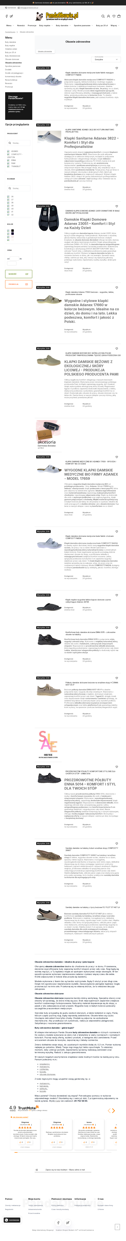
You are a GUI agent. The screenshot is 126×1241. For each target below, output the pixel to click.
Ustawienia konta (35, 1209)
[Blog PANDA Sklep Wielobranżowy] (11, 16)
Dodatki (8, 70)
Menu (8, 25)
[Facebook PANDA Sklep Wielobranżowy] (6, 16)
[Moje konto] (108, 16)
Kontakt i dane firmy (105, 1205)
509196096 (12, 8)
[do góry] (117, 1227)
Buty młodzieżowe (12, 56)
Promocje (32, 25)
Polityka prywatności (83, 1205)
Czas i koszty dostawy (60, 1209)
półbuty (43, 1088)
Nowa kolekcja (11, 80)
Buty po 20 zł (102, 25)
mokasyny (44, 1066)
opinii (37, 1110)
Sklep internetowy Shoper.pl (43, 1230)
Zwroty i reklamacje (12, 1205)
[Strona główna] (57, 16)
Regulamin (9, 1209)
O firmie (101, 1209)
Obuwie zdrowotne (13, 63)
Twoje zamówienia (35, 1205)
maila (57, 1101)
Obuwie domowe (12, 59)
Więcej (114, 25)
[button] (109, 1110)
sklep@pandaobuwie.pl (29, 8)
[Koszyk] (119, 16)
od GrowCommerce (86, 1230)
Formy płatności (57, 1205)
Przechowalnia (34, 1213)
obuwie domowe (47, 1074)
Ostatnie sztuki (11, 49)
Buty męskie (44, 25)
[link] (14, 151)
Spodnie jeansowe (82, 25)
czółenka (44, 1069)
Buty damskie (62, 25)
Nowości (21, 25)
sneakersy (44, 1064)
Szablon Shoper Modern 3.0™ (67, 1230)
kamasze (44, 1086)
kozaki (43, 1072)
